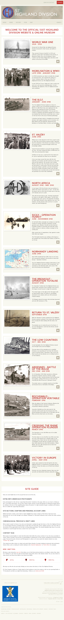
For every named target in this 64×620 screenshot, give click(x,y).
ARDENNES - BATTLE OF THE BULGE (44, 369)
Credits (26, 613)
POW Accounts (15, 609)
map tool (18, 552)
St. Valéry (38, 135)
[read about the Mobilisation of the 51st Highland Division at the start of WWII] (17, 77)
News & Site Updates (38, 609)
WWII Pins (51, 560)
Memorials (29, 609)
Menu (4, 22)
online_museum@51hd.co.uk (10, 582)
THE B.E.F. (41, 100)
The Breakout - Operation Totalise (45, 280)
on (51, 582)
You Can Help (8, 613)
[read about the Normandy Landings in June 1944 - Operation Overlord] (17, 258)
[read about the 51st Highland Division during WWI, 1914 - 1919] (17, 49)
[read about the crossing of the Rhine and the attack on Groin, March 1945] (17, 431)
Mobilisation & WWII (45, 71)
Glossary (15, 613)
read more (57, 61)
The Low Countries (45, 340)
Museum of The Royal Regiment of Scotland (52, 593)
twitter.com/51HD (39, 571)
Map (31, 22)
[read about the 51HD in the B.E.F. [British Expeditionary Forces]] (17, 104)
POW (25, 22)
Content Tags (52, 609)
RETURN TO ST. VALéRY (45, 313)
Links (30, 613)
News (11, 22)
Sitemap (39, 613)
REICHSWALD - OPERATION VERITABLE (45, 398)
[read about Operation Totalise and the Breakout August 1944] (17, 288)
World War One (42, 43)
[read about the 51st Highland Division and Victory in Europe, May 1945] (17, 465)
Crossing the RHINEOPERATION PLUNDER (45, 427)
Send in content (49, 2)
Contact (21, 613)
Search (59, 22)
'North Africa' (46, 545)
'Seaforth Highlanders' (36, 545)
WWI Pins (31, 560)
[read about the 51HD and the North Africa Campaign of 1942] (17, 187)
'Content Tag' (6, 540)
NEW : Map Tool (9, 549)
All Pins (12, 560)
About (3, 613)
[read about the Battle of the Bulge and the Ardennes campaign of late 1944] (17, 375)
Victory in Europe (44, 458)
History (18, 22)
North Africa (43, 184)
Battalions (23, 609)
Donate (60, 2)
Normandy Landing (45, 252)
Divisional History (6, 609)
